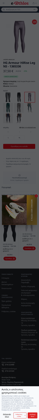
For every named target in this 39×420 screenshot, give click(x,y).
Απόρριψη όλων (7, 415)
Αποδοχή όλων (33, 415)
